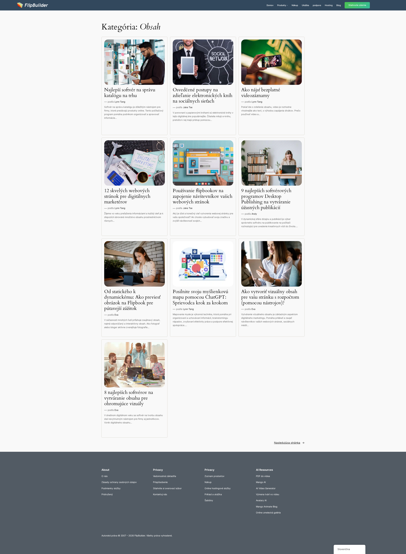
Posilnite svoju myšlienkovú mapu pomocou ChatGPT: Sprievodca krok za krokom (200, 297)
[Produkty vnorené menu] (287, 5)
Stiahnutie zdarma (357, 5)
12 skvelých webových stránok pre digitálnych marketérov (127, 196)
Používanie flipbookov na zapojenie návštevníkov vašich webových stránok (202, 196)
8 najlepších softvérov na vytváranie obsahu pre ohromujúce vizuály (128, 398)
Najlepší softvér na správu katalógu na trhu (129, 92)
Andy (254, 213)
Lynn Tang (120, 101)
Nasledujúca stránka (289, 442)
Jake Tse (187, 107)
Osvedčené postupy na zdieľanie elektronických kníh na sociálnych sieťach (202, 95)
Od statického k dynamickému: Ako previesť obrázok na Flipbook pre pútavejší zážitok (132, 300)
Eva (116, 314)
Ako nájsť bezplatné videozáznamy (260, 92)
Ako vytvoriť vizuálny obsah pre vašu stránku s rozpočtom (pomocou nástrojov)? (270, 297)
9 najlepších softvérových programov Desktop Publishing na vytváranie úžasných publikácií (266, 199)
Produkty (281, 5)
